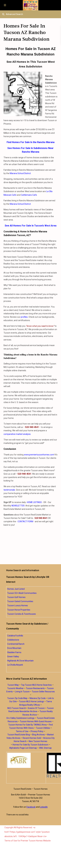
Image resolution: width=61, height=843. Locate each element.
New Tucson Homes (38, 741)
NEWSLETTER (18, 505)
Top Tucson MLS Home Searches (36, 685)
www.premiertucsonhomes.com (39, 454)
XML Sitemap (45, 748)
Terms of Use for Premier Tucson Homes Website (27, 840)
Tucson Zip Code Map (17, 698)
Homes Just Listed (16, 589)
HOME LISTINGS (34, 502)
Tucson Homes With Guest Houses (36, 721)
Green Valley (13, 656)
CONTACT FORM (25, 521)
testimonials (9, 490)
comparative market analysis (17, 434)
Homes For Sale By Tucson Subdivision (30, 744)
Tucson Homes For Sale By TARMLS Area (27, 725)
